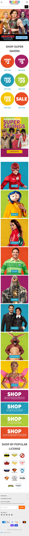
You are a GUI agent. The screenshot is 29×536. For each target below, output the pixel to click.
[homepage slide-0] (14, 137)
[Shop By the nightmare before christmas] (14, 478)
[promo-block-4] (14, 433)
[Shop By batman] (7, 455)
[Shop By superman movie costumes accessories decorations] (7, 478)
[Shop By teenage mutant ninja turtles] (10, 486)
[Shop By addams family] (22, 478)
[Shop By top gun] (18, 486)
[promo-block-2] (14, 409)
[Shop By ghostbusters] (22, 455)
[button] (1, 532)
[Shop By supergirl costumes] (14, 471)
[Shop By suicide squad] (7, 463)
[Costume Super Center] (14, 3)
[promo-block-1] (14, 396)
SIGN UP (22, 507)
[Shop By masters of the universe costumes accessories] (7, 471)
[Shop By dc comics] (22, 471)
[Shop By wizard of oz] (14, 463)
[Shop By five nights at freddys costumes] (22, 463)
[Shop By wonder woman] (14, 455)
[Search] (26, 6)
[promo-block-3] (14, 421)
